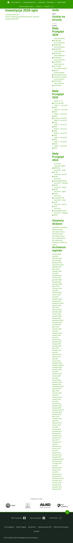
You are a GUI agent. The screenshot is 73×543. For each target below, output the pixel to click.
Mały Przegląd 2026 (58, 31)
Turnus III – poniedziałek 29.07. (60, 210)
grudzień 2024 (57, 280)
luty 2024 (55, 297)
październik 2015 (58, 478)
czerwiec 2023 (57, 310)
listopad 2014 (56, 489)
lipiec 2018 (55, 416)
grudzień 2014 (57, 487)
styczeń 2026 (56, 261)
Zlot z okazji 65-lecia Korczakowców (59, 239)
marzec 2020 (56, 376)
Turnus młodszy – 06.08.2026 (60, 44)
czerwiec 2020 (57, 369)
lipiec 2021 (55, 348)
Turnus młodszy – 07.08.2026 (60, 39)
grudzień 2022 (57, 316)
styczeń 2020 (56, 380)
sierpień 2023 (56, 305)
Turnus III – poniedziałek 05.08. (60, 180)
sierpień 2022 (56, 325)
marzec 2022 (56, 335)
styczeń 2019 (56, 404)
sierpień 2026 (56, 254)
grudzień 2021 (57, 342)
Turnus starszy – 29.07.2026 (59, 84)
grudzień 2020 (57, 363)
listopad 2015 (56, 476)
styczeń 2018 (56, 429)
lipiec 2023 (55, 308)
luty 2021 (55, 359)
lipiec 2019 (55, 391)
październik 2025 (58, 265)
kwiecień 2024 (57, 293)
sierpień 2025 (56, 267)
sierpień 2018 (56, 414)
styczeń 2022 (56, 340)
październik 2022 (58, 320)
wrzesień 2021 (57, 346)
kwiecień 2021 (57, 355)
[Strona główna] (8, 2)
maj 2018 (55, 421)
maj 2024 (55, 290)
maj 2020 (55, 372)
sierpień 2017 (56, 438)
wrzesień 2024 (57, 284)
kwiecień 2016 (57, 468)
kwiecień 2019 (57, 397)
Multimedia (50, 2)
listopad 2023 (56, 301)
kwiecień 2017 (57, 446)
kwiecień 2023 (57, 312)
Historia (38, 6)
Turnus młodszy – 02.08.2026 (60, 61)
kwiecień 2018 (57, 423)
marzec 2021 (56, 357)
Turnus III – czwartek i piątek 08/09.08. (59, 166)
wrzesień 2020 (57, 367)
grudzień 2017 (57, 431)
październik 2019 (58, 387)
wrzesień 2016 (57, 461)
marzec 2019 (56, 399)
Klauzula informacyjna (61, 527)
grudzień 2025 (57, 263)
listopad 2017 (56, 434)
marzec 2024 (56, 295)
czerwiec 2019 (57, 393)
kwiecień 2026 (57, 258)
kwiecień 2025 (57, 275)
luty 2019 (55, 401)
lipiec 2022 (55, 327)
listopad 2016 (56, 457)
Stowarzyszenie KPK (29, 2)
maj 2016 (55, 466)
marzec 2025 (56, 278)
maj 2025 (55, 273)
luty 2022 (55, 337)
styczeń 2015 (56, 485)
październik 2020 (58, 365)
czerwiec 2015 (57, 483)
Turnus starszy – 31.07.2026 (59, 65)
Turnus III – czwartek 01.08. (59, 197)
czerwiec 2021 (57, 350)
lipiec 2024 (55, 286)
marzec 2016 (56, 470)
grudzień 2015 (57, 474)
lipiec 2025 (55, 269)
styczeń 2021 (56, 361)
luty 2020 (55, 378)
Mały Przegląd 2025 (58, 94)
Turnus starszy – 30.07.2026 (59, 80)
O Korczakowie (15, 2)
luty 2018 (55, 427)
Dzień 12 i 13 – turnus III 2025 (59, 102)
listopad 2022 (56, 318)
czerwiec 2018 (57, 419)
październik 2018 (58, 410)
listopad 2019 (56, 384)
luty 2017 (55, 451)
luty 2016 (55, 472)
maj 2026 (55, 256)
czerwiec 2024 (57, 288)
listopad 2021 (56, 344)
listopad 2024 (56, 282)
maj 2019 (55, 395)
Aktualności (42, 2)
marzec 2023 (56, 314)
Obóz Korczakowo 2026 (26, 6)
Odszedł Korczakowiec (59, 227)
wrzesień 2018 (57, 412)
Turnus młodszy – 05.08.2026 (60, 48)
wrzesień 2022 (57, 322)
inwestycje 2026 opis (12, 15)
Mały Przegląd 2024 (58, 157)
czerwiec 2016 (57, 463)
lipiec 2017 (55, 440)
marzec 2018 (56, 425)
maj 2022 (55, 331)
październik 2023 (58, 303)
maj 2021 (55, 352)
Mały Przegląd (61, 2)
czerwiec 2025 (57, 271)
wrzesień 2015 (57, 481)
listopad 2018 (56, 408)
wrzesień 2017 (57, 436)
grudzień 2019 (57, 382)
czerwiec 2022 (57, 329)
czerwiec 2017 (57, 442)
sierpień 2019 (56, 389)
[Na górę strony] (67, 512)
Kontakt (47, 6)
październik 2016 (58, 459)
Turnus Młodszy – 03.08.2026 (60, 57)
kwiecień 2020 (57, 374)
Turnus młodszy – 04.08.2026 (60, 52)
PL (51, 6)
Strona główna (9, 527)
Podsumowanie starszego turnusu (60, 74)
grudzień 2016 (57, 455)
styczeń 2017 (56, 453)
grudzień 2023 (57, 299)
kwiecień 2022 (57, 333)
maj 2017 (55, 444)
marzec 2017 (56, 448)
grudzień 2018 (57, 406)
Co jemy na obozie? (60, 77)
